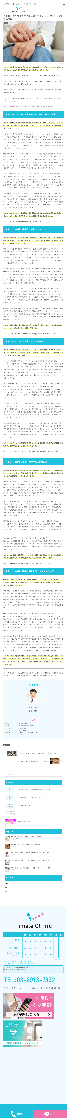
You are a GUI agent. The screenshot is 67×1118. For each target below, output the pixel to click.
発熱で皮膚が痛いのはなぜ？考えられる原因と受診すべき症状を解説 (30, 860)
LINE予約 (53, 1114)
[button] (60, 774)
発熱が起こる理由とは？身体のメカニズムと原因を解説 (26, 836)
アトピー (7, 745)
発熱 (6, 888)
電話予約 (20, 1114)
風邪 (6, 892)
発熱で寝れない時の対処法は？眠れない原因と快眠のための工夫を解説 (30, 868)
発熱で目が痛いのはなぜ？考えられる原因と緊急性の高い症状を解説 (30, 852)
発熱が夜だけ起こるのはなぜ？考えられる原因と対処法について (28, 844)
